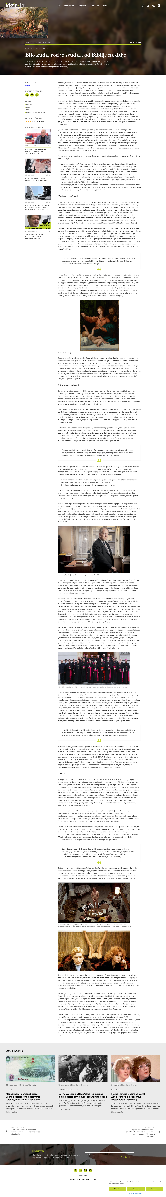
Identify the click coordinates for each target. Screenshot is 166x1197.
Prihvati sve (117, 1189)
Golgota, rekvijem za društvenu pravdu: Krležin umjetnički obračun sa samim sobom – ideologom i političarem (140, 1132)
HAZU (28, 107)
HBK (27, 110)
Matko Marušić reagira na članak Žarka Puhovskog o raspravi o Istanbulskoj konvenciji (128, 1096)
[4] (33, 121)
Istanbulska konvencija (35, 112)
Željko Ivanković (12, 1112)
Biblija (29, 104)
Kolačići (130, 1193)
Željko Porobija (64, 1109)
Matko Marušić (117, 1112)
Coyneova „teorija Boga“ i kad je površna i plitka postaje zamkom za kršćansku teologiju (83, 1095)
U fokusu (82, 6)
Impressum (83, 1175)
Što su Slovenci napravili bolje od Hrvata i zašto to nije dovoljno (36, 152)
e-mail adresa (90, 1154)
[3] (31, 121)
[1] (26, 121)
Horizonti (95, 6)
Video (106, 6)
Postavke (154, 1189)
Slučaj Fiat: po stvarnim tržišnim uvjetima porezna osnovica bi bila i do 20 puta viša (25, 1131)
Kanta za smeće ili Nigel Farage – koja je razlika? (36, 180)
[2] (28, 121)
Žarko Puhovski (134, 42)
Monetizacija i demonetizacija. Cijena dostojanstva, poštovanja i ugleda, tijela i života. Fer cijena (23, 1096)
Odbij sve (136, 1189)
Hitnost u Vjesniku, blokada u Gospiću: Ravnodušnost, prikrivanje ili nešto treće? (37, 208)
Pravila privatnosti (137, 1193)
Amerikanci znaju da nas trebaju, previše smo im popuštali (34, 237)
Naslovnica (69, 6)
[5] (35, 121)
